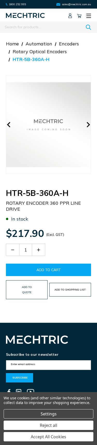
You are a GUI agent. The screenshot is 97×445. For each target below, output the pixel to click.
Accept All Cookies (48, 437)
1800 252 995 (17, 4)
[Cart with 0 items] (79, 15)
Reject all (48, 425)
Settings (49, 414)
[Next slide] (88, 124)
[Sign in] (70, 15)
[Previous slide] (9, 124)
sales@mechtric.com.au (76, 4)
